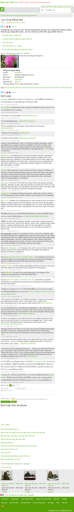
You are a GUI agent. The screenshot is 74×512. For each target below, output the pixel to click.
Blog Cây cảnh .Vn (9, 2)
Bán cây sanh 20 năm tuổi (12, 35)
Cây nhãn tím (5, 453)
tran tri (34, 15)
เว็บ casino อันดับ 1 (40, 361)
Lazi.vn (14, 26)
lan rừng (22, 87)
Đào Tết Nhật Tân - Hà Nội (12, 46)
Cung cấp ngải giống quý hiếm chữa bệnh (18, 49)
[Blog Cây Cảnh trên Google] (7, 27)
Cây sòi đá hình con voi (9, 449)
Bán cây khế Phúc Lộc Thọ (10, 459)
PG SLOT (31, 292)
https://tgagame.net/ (12, 248)
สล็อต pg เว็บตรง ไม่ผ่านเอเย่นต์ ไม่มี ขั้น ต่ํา (19, 257)
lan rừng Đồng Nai (11, 87)
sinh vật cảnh (51, 87)
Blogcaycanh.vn (66, 510)
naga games (5, 183)
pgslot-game (24, 133)
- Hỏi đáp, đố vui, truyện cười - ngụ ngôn (15, 53)
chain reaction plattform (26, 313)
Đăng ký (44, 6)
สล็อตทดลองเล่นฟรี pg (27, 138)
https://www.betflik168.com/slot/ (37, 216)
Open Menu (2, 9)
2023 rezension (46, 303)
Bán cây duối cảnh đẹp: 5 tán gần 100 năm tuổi (18, 436)
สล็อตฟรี (4, 170)
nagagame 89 (6, 193)
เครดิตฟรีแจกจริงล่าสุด (26, 121)
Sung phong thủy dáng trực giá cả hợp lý (17, 39)
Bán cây (28, 15)
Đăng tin (61, 6)
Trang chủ (4, 15)
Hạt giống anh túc (7, 443)
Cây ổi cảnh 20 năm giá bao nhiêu (13, 439)
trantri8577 (18, 73)
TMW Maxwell (32, 356)
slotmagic (4, 99)
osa (2, 334)
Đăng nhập (52, 6)
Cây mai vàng (7, 42)
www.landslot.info (7, 128)
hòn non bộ (60, 87)
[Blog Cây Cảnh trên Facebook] (9, 27)
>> (17, 385)
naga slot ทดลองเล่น (29, 115)
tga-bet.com (8, 266)
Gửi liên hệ (69, 6)
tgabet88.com (6, 155)
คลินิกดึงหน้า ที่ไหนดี (27, 343)
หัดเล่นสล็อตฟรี (6, 107)
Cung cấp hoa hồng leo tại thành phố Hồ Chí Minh (19, 446)
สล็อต (45, 292)
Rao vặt (12, 15)
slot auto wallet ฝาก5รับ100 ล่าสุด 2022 (21, 280)
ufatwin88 (8, 272)
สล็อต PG (39, 292)
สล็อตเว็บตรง (11, 294)
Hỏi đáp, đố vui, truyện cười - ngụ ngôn (15, 464)
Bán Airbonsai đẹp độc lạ (10, 429)
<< (2, 385)
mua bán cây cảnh (32, 87)
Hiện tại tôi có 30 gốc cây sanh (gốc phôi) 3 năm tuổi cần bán (23, 432)
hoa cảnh (42, 87)
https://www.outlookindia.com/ (11, 324)
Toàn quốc (20, 15)
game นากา (5, 200)
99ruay (46, 149)
